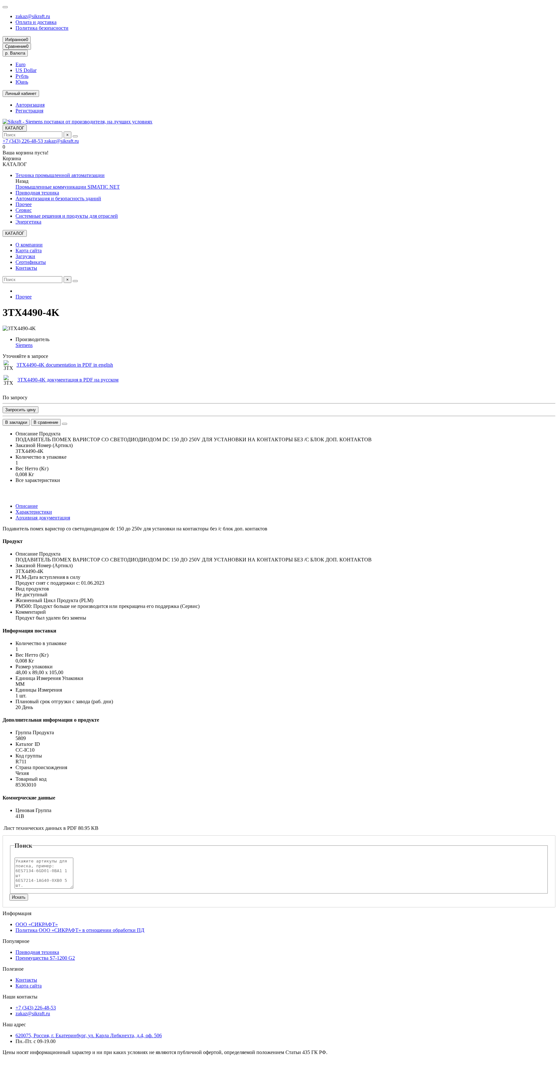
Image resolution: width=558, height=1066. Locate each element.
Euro (21, 64)
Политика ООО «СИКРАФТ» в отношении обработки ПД (80, 930)
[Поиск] (75, 136)
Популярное (16, 941)
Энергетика (28, 222)
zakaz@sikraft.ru (33, 16)
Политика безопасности (42, 28)
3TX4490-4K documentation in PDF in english (64, 365)
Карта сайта (29, 250)
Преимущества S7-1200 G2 (45, 958)
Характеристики (34, 512)
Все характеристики (38, 480)
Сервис (24, 210)
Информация (17, 913)
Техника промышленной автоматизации (60, 175)
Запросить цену (20, 409)
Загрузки (25, 256)
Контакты (26, 268)
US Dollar (26, 70)
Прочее (24, 204)
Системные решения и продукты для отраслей (67, 216)
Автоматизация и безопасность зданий (58, 198)
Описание (27, 506)
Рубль (22, 76)
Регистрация (29, 110)
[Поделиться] (64, 424)
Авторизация (30, 105)
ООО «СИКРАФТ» (37, 924)
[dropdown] (5, 7)
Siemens (24, 345)
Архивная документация (43, 517)
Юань (22, 82)
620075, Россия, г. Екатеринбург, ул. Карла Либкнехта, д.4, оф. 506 (89, 1035)
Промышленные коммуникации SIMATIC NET (68, 187)
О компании (29, 244)
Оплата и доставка (36, 22)
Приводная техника (37, 192)
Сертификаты (31, 262)
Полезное (13, 969)
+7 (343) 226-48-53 (23, 141)
